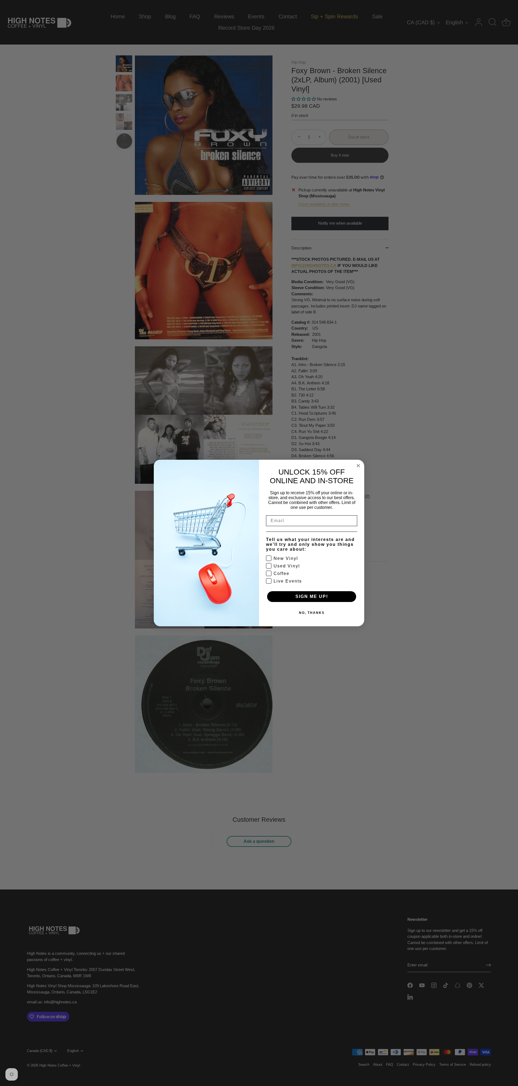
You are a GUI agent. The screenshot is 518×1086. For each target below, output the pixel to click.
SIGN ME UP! (311, 596)
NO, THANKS (312, 613)
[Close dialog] (358, 465)
